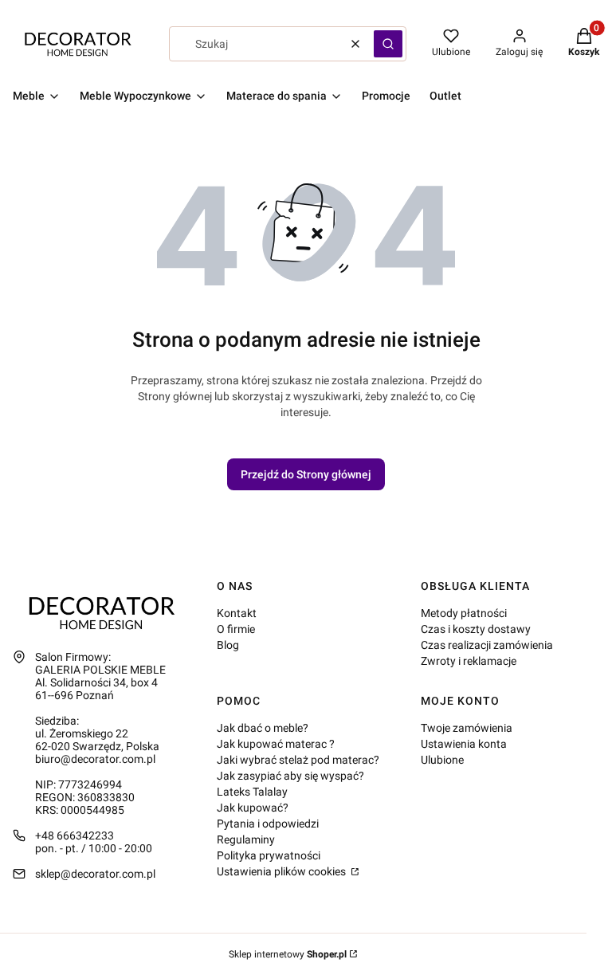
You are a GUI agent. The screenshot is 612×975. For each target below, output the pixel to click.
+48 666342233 (74, 835)
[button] (388, 43)
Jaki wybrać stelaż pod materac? (298, 759)
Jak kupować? (252, 807)
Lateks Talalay (252, 791)
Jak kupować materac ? (276, 743)
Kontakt (237, 613)
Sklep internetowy (288, 954)
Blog (228, 645)
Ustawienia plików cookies (282, 871)
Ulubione (442, 759)
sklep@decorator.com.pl (95, 873)
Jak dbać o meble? (262, 727)
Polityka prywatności (268, 855)
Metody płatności (464, 613)
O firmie (236, 629)
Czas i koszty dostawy (476, 629)
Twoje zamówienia (466, 727)
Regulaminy (246, 839)
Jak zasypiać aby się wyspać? (290, 775)
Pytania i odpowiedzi (268, 823)
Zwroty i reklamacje (468, 661)
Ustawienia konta (464, 743)
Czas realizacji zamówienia (487, 645)
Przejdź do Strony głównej (306, 474)
